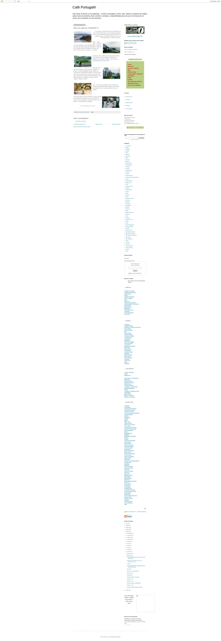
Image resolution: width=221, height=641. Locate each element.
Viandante (126, 363)
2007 (127, 529)
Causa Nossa (127, 443)
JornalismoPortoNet (129, 388)
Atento (126, 295)
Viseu (127, 251)
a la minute (128, 145)
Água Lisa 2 (127, 421)
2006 (127, 531)
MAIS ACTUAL (127, 394)
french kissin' (127, 458)
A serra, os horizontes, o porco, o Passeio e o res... (134, 561)
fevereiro (129, 553)
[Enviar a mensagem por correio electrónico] (92, 112)
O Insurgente (127, 487)
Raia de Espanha (130, 224)
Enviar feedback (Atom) (84, 126)
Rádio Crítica (127, 356)
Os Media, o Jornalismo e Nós (131, 391)
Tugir (125, 504)
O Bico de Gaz (127, 349)
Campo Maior (129, 165)
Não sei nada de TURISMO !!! (134, 583)
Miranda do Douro (130, 198)
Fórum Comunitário (129, 456)
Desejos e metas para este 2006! (134, 587)
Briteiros (126, 437)
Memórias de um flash (129, 346)
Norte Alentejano (129, 212)
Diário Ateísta (127, 452)
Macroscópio (127, 305)
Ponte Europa (127, 492)
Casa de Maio (127, 333)
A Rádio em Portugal (129, 291)
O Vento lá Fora (128, 488)
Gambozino (127, 340)
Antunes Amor (85, 105)
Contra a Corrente (128, 445)
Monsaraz (128, 203)
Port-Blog (126, 353)
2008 (127, 527)
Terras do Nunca (128, 503)
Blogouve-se (127, 375)
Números (128, 214)
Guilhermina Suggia (129, 341)
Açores (127, 147)
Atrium (126, 374)
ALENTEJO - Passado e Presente (132, 327)
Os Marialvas (127, 350)
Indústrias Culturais (129, 382)
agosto (129, 541)
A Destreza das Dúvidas (130, 408)
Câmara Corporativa (129, 296)
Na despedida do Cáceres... (133, 577)
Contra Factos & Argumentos (131, 378)
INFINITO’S (127, 465)
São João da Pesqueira (131, 235)
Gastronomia (129, 189)
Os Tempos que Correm (130, 491)
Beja (125, 331)
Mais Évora (127, 474)
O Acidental (127, 485)
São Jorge (128, 237)
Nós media (127, 347)
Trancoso (128, 244)
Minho (127, 196)
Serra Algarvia (129, 238)
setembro (129, 539)
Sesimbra (126, 500)
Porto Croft (127, 314)
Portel (127, 221)
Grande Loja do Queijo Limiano (131, 461)
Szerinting (126, 359)
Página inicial (98, 124)
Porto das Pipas (128, 355)
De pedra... (129, 569)
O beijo (128, 563)
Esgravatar (127, 379)
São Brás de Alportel (130, 233)
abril (128, 549)
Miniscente (127, 479)
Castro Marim (129, 170)
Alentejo (127, 149)
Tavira (127, 240)
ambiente (128, 156)
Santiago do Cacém (130, 232)
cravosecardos (128, 337)
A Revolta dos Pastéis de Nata (131, 413)
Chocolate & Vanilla (129, 336)
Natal (127, 210)
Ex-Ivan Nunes (127, 455)
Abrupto (126, 419)
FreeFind (137, 139)
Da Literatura (127, 449)
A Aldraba (126, 406)
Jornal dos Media (128, 343)
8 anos (101, 88)
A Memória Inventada (129, 410)
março (128, 551)
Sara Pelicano (129, 108)
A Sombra (126, 324)
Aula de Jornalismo (129, 372)
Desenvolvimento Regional (132, 177)
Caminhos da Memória (129, 440)
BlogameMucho (128, 433)
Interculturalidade (128, 466)
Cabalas (126, 439)
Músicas (127, 209)
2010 (127, 523)
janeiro (129, 555)
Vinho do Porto (129, 247)
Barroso (127, 161)
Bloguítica (126, 435)
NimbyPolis (127, 308)
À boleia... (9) (130, 573)
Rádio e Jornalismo (129, 395)
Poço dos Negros (128, 352)
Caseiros (128, 166)
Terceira (127, 242)
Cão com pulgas (128, 298)
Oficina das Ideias (128, 310)
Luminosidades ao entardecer (131, 304)
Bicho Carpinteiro (128, 430)
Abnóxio (126, 416)
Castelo (127, 168)
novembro (129, 535)
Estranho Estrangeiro (129, 453)
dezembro (129, 533)
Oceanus (128, 105)
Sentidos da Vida (128, 498)
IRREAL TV (127, 301)
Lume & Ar (127, 472)
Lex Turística (127, 344)
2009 (127, 525)
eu (98, 100)
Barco (127, 158)
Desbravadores (129, 175)
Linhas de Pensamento (130, 302)
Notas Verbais (127, 484)
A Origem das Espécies (130, 292)
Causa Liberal (127, 442)
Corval (127, 173)
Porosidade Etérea (128, 312)
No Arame (126, 482)
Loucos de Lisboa (128, 471)
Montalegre (128, 205)
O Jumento (127, 311)
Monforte (128, 202)
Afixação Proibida (128, 326)
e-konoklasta (127, 339)
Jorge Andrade (129, 102)
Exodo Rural (128, 182)
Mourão (127, 207)
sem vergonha (88, 101)
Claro (125, 299)
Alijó (127, 152)
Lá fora (127, 191)
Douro (127, 179)
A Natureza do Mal (128, 411)
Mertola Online (127, 478)
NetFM (126, 389)
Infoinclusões (127, 384)
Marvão (127, 194)
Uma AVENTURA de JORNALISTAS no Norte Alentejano (136, 566)
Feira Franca (106, 60)
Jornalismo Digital (128, 385)
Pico (127, 216)
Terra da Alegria (128, 501)
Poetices (128, 217)
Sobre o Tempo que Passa (130, 495)
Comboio (128, 172)
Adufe (125, 420)
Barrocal (128, 159)
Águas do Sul (127, 294)
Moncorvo (128, 200)
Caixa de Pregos (128, 334)
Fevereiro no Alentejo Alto (133, 571)
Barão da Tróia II (128, 330)
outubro (129, 537)
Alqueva (127, 154)
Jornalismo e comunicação (131, 387)
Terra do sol (127, 360)
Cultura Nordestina (129, 446)
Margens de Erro (128, 475)
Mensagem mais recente (80, 124)
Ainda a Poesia (128, 423)
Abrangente (127, 417)
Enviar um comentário (81, 121)
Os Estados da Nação (129, 490)
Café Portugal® (84, 7)
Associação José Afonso (130, 427)
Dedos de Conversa (129, 450)
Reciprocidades (129, 226)
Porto (127, 223)
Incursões (126, 463)
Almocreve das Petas (129, 424)
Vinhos (127, 249)
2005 (127, 590)
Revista (127, 228)
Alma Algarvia (127, 328)
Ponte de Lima (129, 219)
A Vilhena (128, 99)
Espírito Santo (129, 180)
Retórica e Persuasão (129, 397)
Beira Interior (129, 163)
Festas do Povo (129, 186)
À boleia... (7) (130, 579)
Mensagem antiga (116, 124)
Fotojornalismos (128, 381)
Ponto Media (127, 392)
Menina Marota (128, 307)
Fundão (127, 188)
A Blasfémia (127, 407)
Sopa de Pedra (127, 497)
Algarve (127, 151)
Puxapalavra (127, 494)
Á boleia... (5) (130, 585)
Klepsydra (126, 469)
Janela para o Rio (128, 468)
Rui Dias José (129, 96)
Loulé (127, 193)
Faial (127, 184)
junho (128, 545)
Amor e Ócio (127, 426)
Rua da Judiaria (128, 357)
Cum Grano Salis (128, 448)
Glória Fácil (127, 459)
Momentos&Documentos (130, 481)
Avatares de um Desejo (130, 429)
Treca (125, 362)
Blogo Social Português (130, 436)
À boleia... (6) (130, 581)
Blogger (118, 636)
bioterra (126, 432)
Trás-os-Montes (129, 246)
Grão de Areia (127, 462)
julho (128, 543)
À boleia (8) (129, 575)
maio (128, 547)
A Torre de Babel (128, 414)
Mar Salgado (127, 477)
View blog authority (141, 511)
